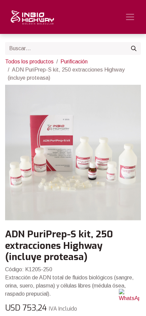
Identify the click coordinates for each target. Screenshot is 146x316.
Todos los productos (29, 61)
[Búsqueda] (134, 48)
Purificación (74, 61)
